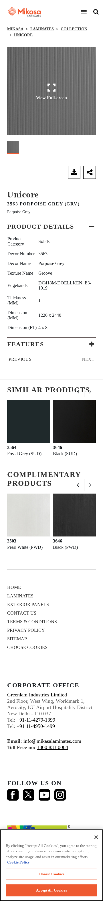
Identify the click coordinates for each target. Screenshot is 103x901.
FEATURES (25, 344)
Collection (74, 29)
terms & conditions (32, 621)
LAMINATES (42, 29)
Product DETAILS (40, 226)
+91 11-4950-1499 (36, 726)
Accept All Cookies (51, 890)
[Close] (96, 837)
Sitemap (17, 638)
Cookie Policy (18, 862)
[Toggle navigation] (84, 11)
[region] (51, 865)
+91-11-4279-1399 (36, 720)
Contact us (21, 613)
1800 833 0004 (52, 747)
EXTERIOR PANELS (28, 604)
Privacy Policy (26, 630)
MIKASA (15, 29)
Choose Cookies (27, 647)
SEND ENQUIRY (36, 172)
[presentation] (78, 391)
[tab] (51, 226)
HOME (14, 587)
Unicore (23, 35)
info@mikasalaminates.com (52, 741)
